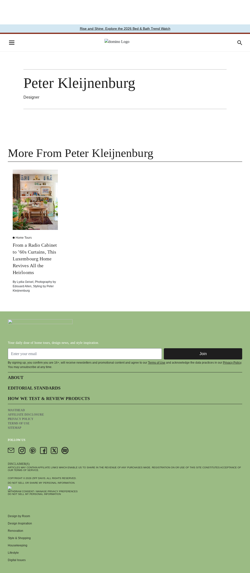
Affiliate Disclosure (26, 414)
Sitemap (14, 428)
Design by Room (19, 516)
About (15, 377)
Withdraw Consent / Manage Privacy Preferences (43, 491)
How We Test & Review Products (49, 398)
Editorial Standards (34, 388)
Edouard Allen (22, 286)
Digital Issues (17, 560)
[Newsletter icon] (11, 450)
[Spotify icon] (65, 450)
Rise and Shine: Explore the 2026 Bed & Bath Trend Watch (125, 29)
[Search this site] (239, 42)
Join (203, 354)
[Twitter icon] (54, 450)
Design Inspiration (20, 523)
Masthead (16, 410)
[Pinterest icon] (32, 450)
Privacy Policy (232, 362)
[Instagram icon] (22, 450)
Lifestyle (13, 552)
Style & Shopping (19, 538)
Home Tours (24, 237)
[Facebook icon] (43, 450)
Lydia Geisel (25, 282)
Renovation (15, 530)
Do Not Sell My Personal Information (34, 494)
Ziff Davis (38, 478)
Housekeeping (17, 545)
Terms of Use (156, 362)
